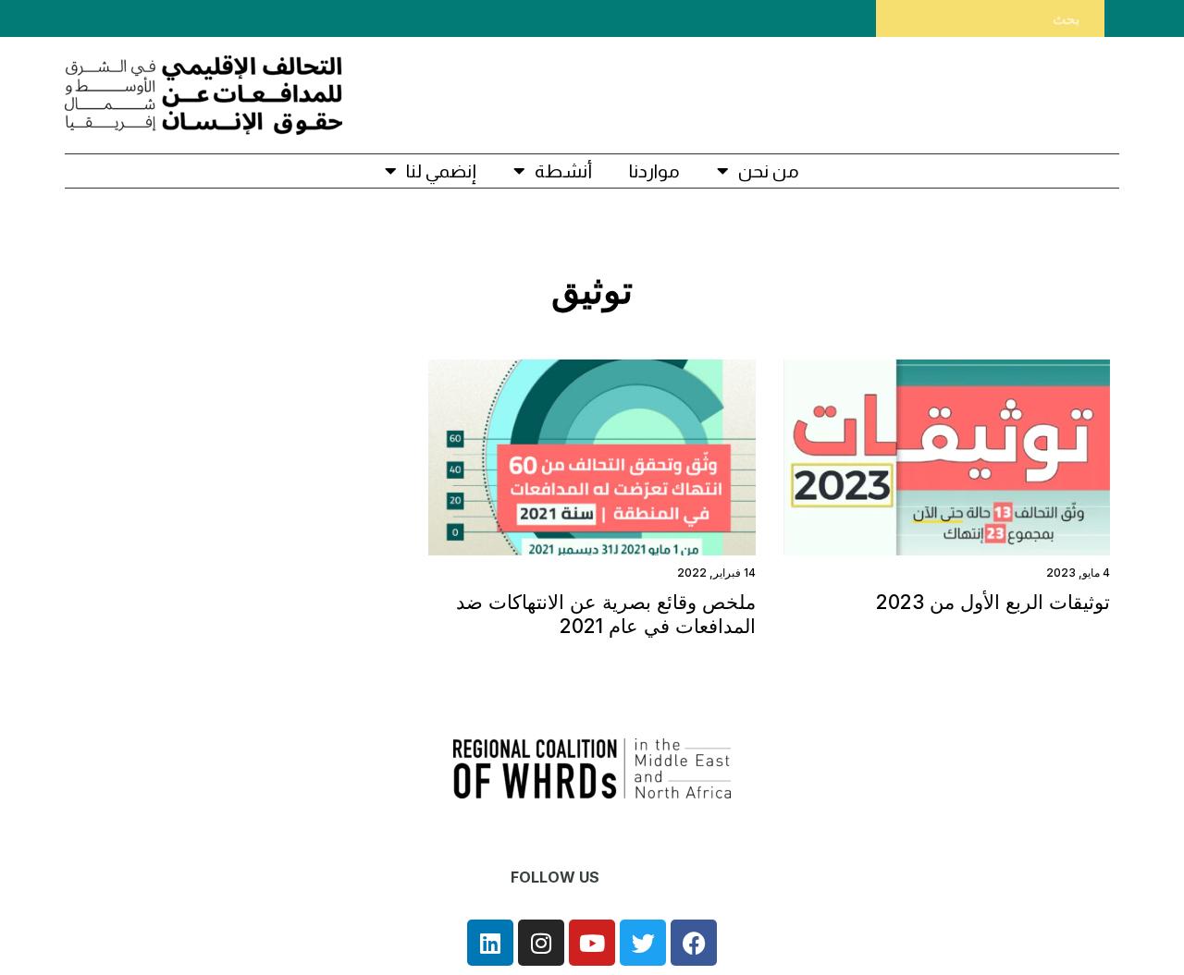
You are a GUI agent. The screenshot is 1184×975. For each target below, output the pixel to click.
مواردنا (654, 171)
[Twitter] (643, 943)
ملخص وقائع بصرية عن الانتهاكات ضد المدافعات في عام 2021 (606, 614)
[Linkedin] (490, 943)
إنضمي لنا (441, 171)
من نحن (768, 171)
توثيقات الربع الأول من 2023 (993, 602)
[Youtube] (592, 943)
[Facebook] (694, 943)
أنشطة (563, 171)
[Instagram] (541, 943)
